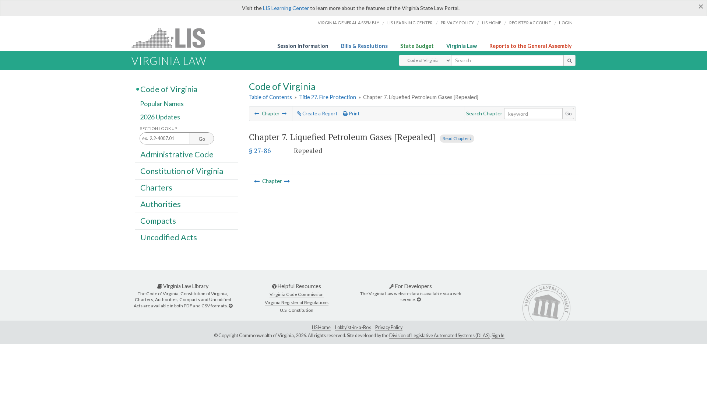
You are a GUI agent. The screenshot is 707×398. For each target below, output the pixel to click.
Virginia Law (461, 46)
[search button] (569, 60)
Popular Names (162, 104)
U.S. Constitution (296, 310)
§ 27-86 (260, 150)
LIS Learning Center (286, 8)
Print (353, 113)
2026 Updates (160, 117)
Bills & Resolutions (364, 46)
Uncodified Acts (168, 237)
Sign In (498, 335)
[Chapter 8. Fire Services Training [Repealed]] (284, 113)
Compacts (158, 221)
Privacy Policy (457, 22)
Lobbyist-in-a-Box (353, 327)
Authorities (160, 204)
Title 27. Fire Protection (327, 97)
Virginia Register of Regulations (296, 302)
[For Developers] (419, 299)
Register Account (530, 22)
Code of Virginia (168, 89)
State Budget (417, 46)
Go (568, 113)
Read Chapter (456, 138)
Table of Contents (270, 97)
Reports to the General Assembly (530, 46)
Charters (156, 187)
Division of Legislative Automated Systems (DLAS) (439, 335)
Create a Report (319, 113)
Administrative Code (177, 154)
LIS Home (321, 327)
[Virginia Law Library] (230, 305)
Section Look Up (158, 128)
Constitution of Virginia (181, 170)
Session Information (302, 46)
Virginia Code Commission (297, 294)
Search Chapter (484, 113)
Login (566, 22)
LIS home (492, 22)
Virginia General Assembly (348, 22)
